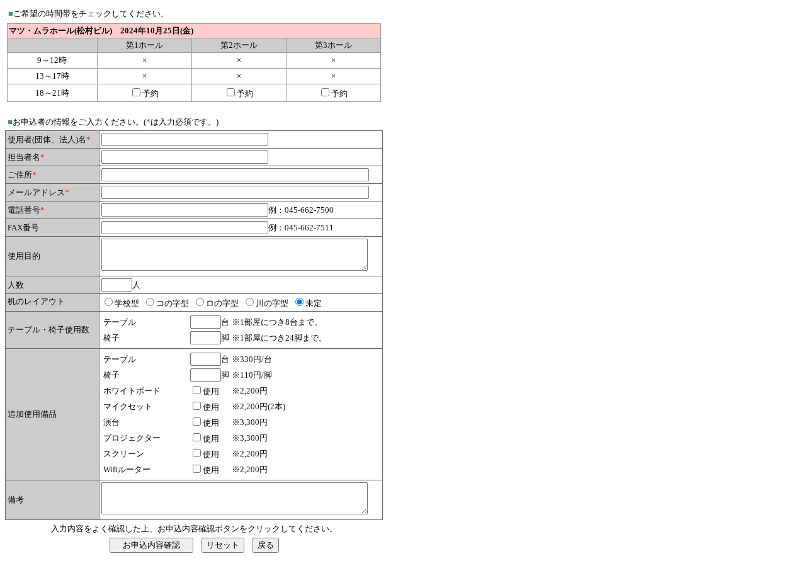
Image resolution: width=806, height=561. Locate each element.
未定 (313, 303)
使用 (211, 391)
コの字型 (172, 303)
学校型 (127, 303)
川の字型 (272, 303)
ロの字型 (222, 303)
